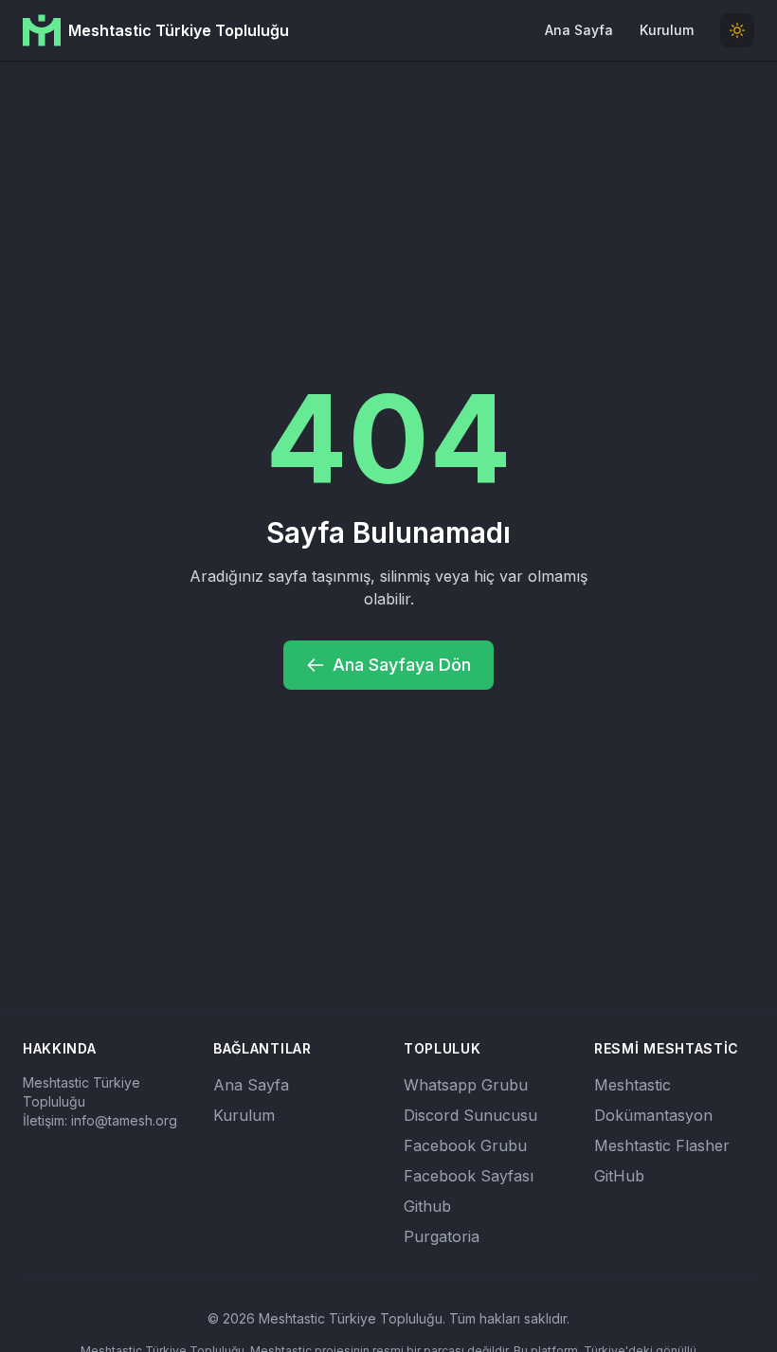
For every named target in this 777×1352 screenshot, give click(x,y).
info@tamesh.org (124, 1120)
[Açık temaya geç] (737, 30)
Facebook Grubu (465, 1145)
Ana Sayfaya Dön (402, 665)
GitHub (619, 1175)
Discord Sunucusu (470, 1115)
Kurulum (667, 30)
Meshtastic (632, 1084)
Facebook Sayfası (468, 1175)
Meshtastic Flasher (662, 1145)
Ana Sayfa (579, 30)
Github (427, 1206)
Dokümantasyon (653, 1115)
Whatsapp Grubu (466, 1084)
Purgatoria (441, 1236)
